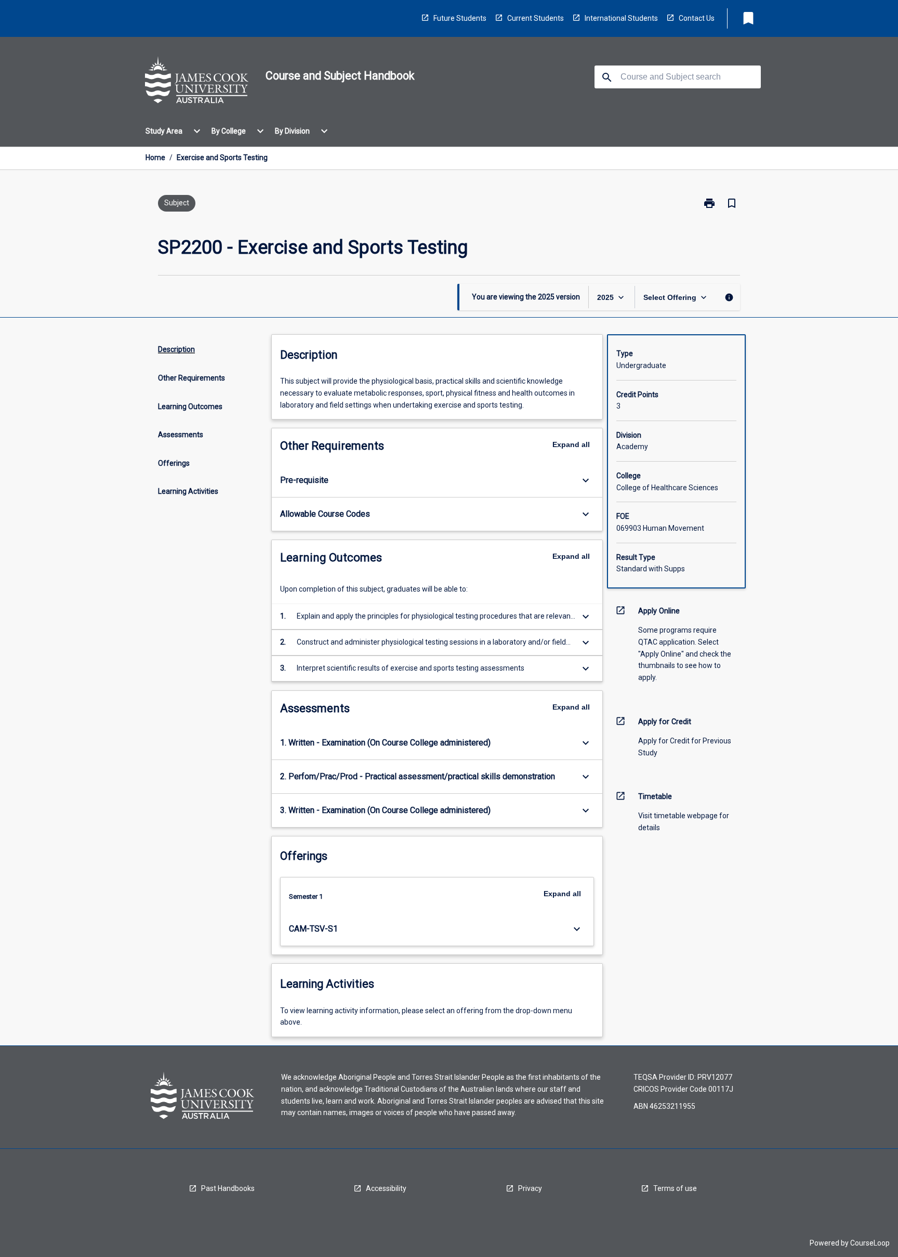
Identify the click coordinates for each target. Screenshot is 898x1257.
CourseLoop (870, 1243)
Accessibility (386, 1188)
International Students (621, 18)
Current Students (535, 18)
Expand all (571, 444)
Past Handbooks (228, 1188)
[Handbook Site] (197, 81)
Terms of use (675, 1188)
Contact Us (697, 18)
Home (155, 157)
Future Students (459, 18)
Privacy (530, 1188)
